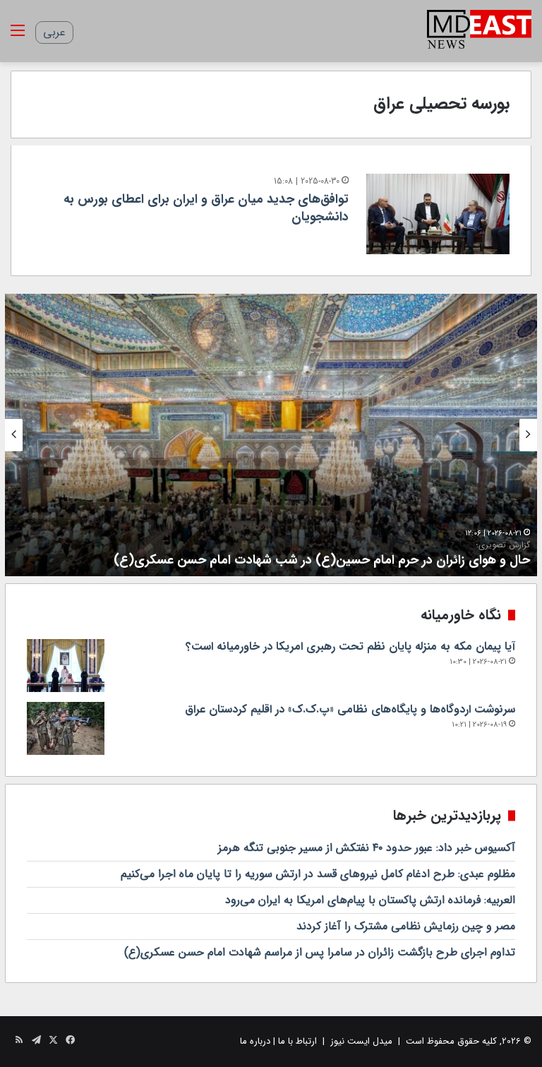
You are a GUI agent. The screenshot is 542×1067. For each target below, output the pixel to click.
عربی (54, 32)
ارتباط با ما (297, 1041)
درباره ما (255, 1041)
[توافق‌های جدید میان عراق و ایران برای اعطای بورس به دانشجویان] (438, 214)
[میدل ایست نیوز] (479, 31)
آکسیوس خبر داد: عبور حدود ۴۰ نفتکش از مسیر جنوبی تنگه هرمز (366, 848)
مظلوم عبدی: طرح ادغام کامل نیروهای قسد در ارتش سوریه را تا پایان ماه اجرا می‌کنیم (318, 874)
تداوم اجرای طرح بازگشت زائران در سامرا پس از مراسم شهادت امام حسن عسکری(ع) (319, 952)
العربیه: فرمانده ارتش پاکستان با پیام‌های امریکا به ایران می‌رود (370, 900)
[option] (271, 435)
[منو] (18, 36)
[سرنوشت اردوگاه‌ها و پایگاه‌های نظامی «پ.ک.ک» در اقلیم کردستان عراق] (65, 728)
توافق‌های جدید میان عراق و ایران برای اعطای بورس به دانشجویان (206, 208)
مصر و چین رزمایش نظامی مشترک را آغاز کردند (405, 926)
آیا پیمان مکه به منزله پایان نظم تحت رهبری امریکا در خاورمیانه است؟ (350, 646)
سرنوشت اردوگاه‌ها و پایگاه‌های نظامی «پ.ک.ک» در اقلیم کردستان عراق (350, 709)
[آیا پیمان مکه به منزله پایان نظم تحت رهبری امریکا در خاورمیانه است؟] (65, 665)
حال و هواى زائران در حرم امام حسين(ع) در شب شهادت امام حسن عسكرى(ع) (322, 555)
